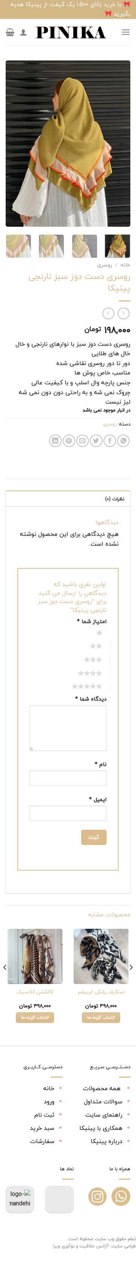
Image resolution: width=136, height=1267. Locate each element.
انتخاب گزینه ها (101, 1017)
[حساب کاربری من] (23, 32)
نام (101, 764)
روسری (104, 264)
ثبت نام (44, 1114)
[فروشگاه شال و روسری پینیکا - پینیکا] (70, 32)
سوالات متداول (103, 1101)
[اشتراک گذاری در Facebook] (110, 441)
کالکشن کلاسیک (35, 992)
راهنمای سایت (103, 1114)
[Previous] (118, 143)
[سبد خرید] (10, 32)
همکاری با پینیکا (100, 1128)
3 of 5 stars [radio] (84, 659)
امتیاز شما (92, 621)
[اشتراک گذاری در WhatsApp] (123, 441)
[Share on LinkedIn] (55, 441)
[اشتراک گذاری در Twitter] (96, 441)
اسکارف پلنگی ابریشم (101, 992)
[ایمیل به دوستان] (82, 441)
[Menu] (125, 32)
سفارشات (42, 1141)
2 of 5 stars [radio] (87, 646)
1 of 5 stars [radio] (91, 633)
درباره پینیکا (106, 1141)
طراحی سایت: (123, 1246)
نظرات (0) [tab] (114, 499)
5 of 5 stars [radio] (78, 686)
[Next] (12, 143)
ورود (49, 1101)
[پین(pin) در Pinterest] (69, 441)
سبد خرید (42, 1128)
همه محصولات (102, 1088)
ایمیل (98, 799)
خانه (125, 264)
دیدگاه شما (91, 699)
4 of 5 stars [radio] (81, 673)
